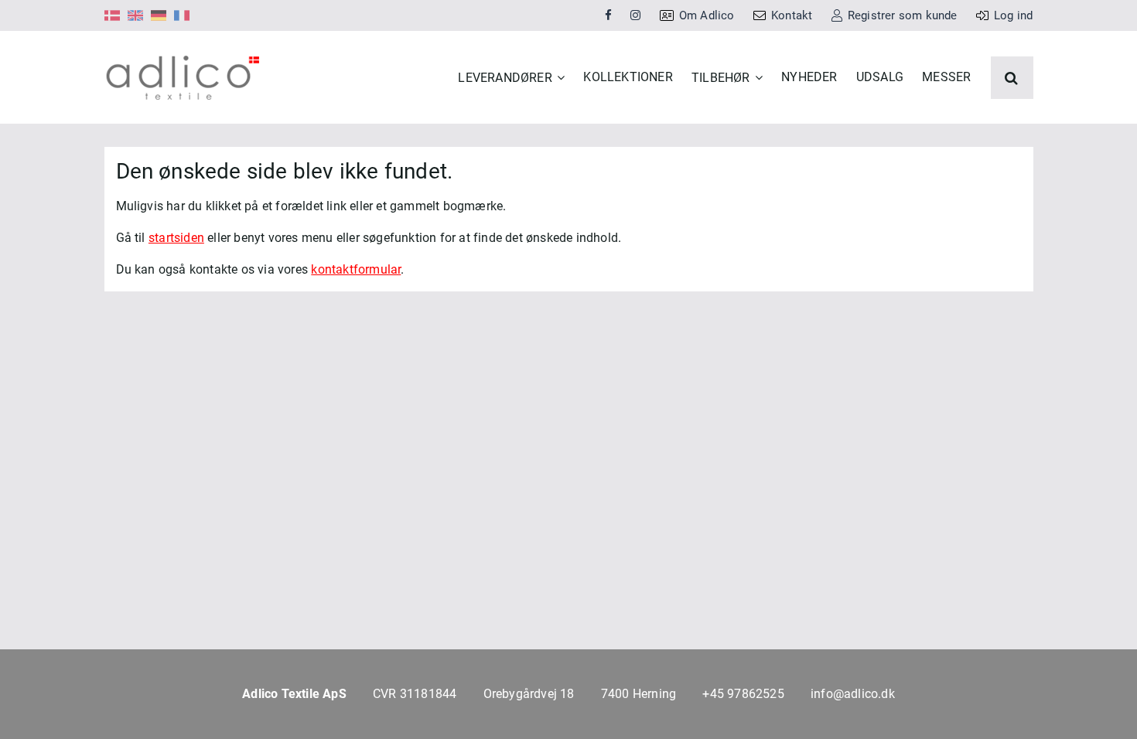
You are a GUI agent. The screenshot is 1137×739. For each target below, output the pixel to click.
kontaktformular (356, 269)
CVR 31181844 (414, 693)
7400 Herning (638, 693)
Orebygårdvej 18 (529, 693)
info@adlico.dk (853, 693)
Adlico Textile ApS (294, 693)
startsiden (176, 237)
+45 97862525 (743, 693)
